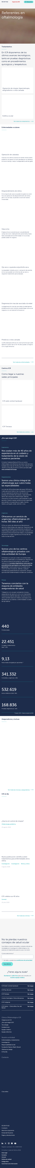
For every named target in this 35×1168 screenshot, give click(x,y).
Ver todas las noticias (23, 915)
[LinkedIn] (2, 1143)
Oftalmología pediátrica (9, 824)
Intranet (4, 1157)
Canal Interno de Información (10, 1163)
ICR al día (4, 1051)
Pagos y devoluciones (8, 1135)
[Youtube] (15, 1143)
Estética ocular (7, 116)
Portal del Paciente (7, 1133)
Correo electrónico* (8, 953)
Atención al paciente (8, 1130)
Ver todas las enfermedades (21, 362)
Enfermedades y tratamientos (10, 1040)
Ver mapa (30, 986)
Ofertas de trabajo (7, 1049)
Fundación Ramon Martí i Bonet (11, 1047)
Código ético (5, 1161)
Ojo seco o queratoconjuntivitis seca (15, 267)
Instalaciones (6, 1027)
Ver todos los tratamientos (22, 121)
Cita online (30, 2)
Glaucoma (5, 229)
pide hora (15, 975)
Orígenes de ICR (6, 1020)
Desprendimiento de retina (11, 191)
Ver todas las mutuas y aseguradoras (19, 790)
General (4, 899)
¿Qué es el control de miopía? (13, 821)
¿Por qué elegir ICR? (8, 1022)
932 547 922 (5, 1)
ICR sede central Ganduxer (12, 401)
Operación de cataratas (10, 154)
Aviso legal (4, 1152)
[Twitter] (5, 1143)
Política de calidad (6, 1159)
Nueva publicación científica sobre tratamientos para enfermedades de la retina (15, 859)
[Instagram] (9, 1143)
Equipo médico (6, 1029)
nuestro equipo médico (17, 977)
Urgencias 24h (16, 1)
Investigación (6, 863)
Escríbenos (7, 975)
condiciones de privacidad (24, 960)
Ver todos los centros (23, 432)
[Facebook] (12, 1143)
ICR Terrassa (7, 426)
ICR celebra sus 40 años (10, 896)
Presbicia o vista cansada (11, 340)
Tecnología (5, 1025)
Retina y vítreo (25, 863)
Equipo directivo (7, 1032)
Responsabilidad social (8, 1044)
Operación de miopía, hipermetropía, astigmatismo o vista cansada (16, 89)
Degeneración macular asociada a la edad (17, 303)
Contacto (4, 1128)
